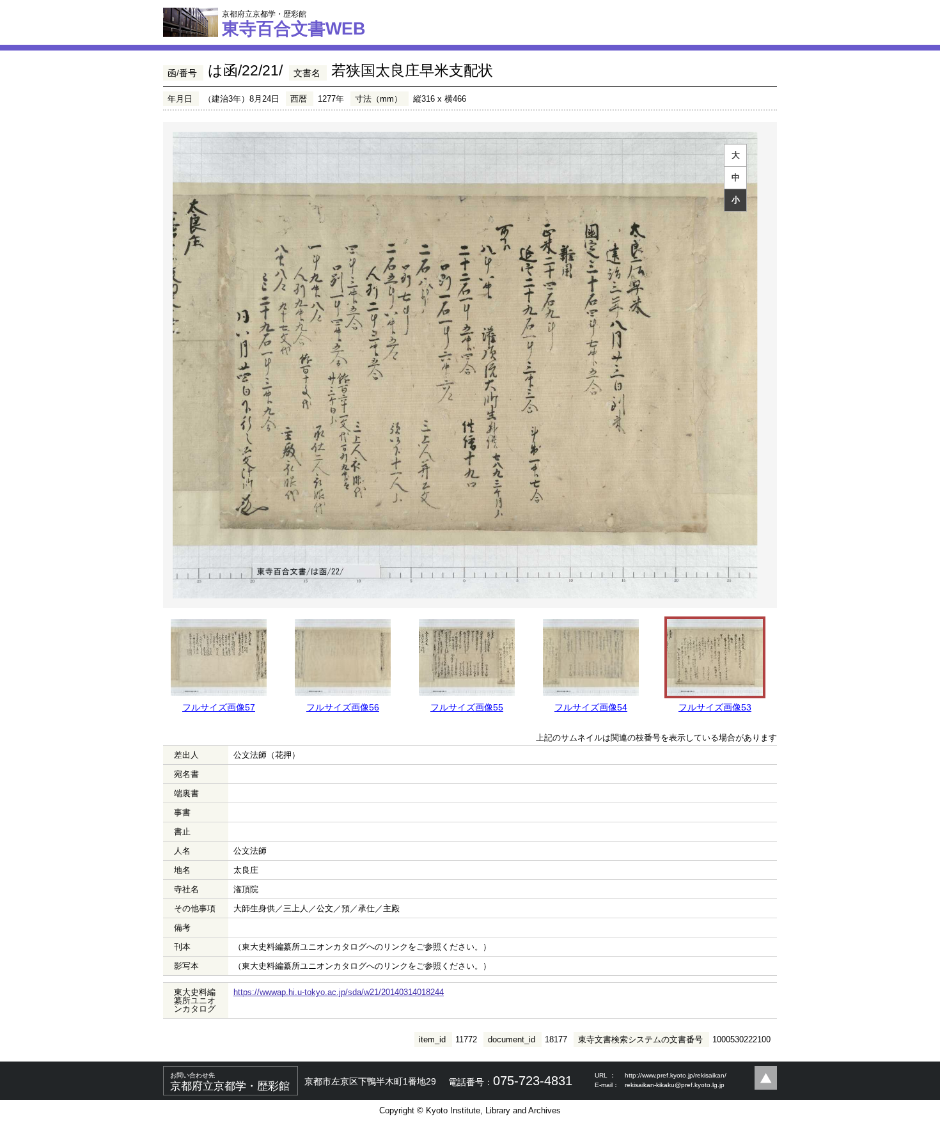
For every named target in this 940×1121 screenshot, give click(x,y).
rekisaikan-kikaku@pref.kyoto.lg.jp (675, 1084)
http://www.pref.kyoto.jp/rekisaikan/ (675, 1075)
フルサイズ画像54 (590, 707)
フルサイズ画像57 (218, 707)
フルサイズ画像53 (714, 707)
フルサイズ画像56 (342, 707)
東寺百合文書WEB (294, 24)
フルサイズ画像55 (466, 707)
